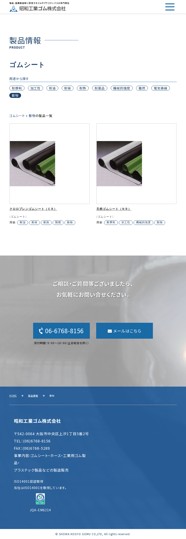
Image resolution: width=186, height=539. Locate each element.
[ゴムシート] (18, 217)
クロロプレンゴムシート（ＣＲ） (33, 209)
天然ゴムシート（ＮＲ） (113, 209)
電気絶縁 (160, 88)
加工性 (35, 88)
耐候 (67, 88)
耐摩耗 (17, 88)
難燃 (142, 88)
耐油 (52, 88)
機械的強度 (121, 88)
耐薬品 (100, 88)
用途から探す (19, 78)
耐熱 (82, 88)
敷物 (15, 95)
